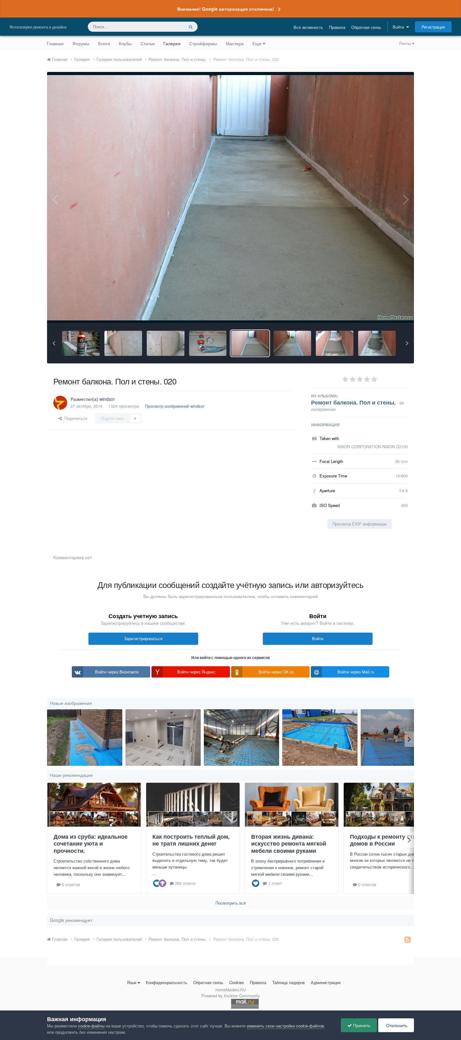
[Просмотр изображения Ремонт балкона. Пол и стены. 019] (292, 343)
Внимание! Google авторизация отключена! (225, 9)
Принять (361, 1025)
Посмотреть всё (230, 903)
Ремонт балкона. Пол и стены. (353, 402)
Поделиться (74, 418)
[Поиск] (191, 27)
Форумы (80, 43)
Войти (399, 27)
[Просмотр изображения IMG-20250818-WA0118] (84, 737)
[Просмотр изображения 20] (241, 737)
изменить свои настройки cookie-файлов (285, 1026)
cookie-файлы (91, 1026)
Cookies (236, 982)
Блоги (104, 43)
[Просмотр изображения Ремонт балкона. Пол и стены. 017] (377, 343)
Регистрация (433, 27)
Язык (132, 982)
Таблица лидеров (288, 982)
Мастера (235, 43)
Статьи (147, 43)
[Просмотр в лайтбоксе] (230, 197)
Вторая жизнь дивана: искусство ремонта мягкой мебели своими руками (288, 843)
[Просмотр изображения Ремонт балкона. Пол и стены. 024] (81, 343)
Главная (55, 43)
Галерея (172, 43)
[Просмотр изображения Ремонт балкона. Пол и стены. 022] (165, 343)
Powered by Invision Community (230, 996)
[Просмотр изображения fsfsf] (163, 737)
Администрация (326, 982)
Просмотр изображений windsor (174, 406)
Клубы (125, 43)
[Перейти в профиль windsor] (60, 403)
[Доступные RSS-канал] (407, 939)
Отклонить (396, 1025)
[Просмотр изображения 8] (398, 737)
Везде (169, 26)
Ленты (405, 43)
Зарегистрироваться (143, 638)
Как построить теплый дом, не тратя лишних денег (191, 840)
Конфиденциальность (166, 982)
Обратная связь (366, 27)
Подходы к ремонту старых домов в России (388, 840)
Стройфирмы (203, 43)
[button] (54, 343)
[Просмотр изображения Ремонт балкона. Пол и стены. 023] (123, 343)
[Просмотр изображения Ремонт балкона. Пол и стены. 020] (250, 343)
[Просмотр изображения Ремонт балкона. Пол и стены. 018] (334, 343)
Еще (257, 43)
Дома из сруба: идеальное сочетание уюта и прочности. (91, 843)
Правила (337, 27)
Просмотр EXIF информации (359, 524)
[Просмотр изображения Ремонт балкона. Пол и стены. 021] (208, 343)
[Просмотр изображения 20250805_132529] (320, 737)
